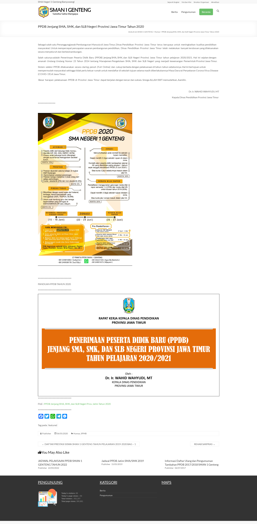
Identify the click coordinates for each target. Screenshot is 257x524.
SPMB (84, 433)
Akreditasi (215, 2)
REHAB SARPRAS (204, 444)
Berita (174, 11)
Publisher (46, 433)
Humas (76, 433)
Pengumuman (188, 11)
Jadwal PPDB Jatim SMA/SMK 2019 (122, 460)
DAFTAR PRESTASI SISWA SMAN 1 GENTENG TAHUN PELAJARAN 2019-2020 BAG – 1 (89, 444)
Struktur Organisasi (201, 2)
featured (52, 425)
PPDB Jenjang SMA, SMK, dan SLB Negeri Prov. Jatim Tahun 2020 (77, 403)
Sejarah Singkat (173, 2)
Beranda (206, 11)
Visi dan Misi (186, 2)
